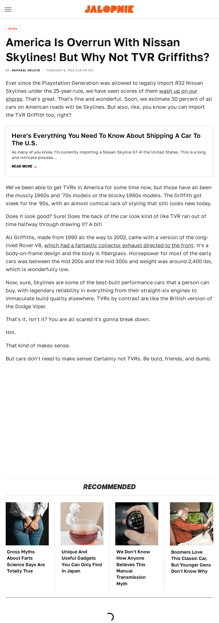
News (13, 28)
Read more (22, 166)
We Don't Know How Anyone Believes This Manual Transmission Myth (133, 567)
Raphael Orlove (26, 70)
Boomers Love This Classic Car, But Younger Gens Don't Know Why (191, 561)
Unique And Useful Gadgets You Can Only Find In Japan (82, 561)
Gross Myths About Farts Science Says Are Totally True (26, 561)
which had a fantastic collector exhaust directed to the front (119, 245)
